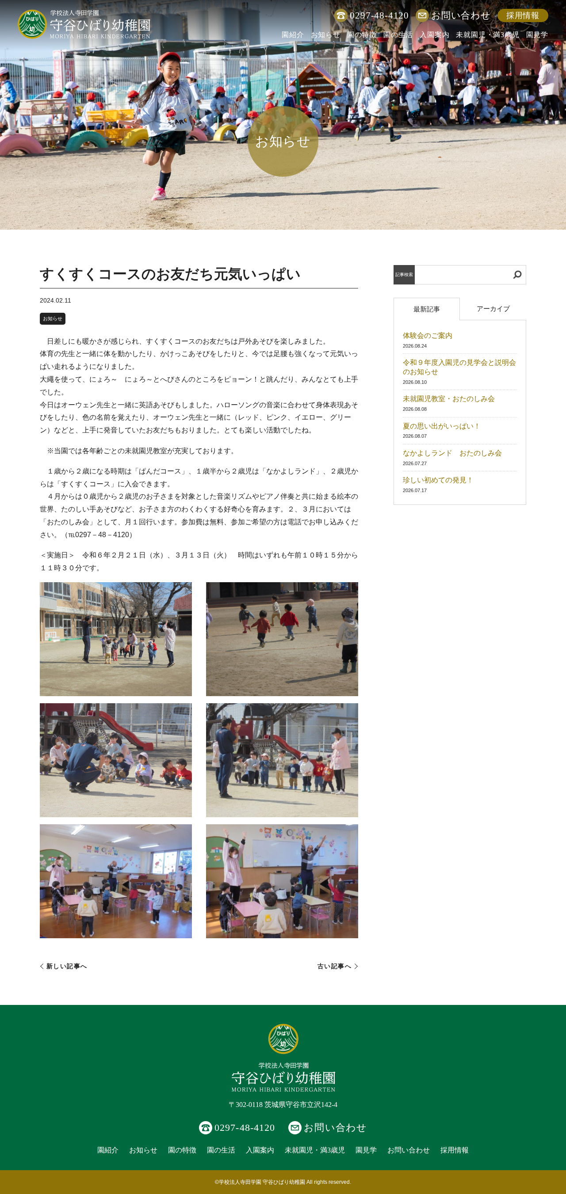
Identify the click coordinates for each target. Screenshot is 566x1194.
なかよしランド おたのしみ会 (452, 453)
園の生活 (398, 34)
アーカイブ (493, 308)
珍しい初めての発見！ (438, 480)
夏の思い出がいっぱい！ (442, 426)
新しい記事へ (67, 966)
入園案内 (434, 34)
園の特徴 (362, 34)
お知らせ (325, 34)
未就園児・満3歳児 (487, 34)
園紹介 (293, 34)
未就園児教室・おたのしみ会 (449, 398)
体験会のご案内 (427, 335)
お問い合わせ (461, 15)
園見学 (537, 34)
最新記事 (426, 309)
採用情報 (522, 15)
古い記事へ (334, 966)
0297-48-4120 (379, 15)
